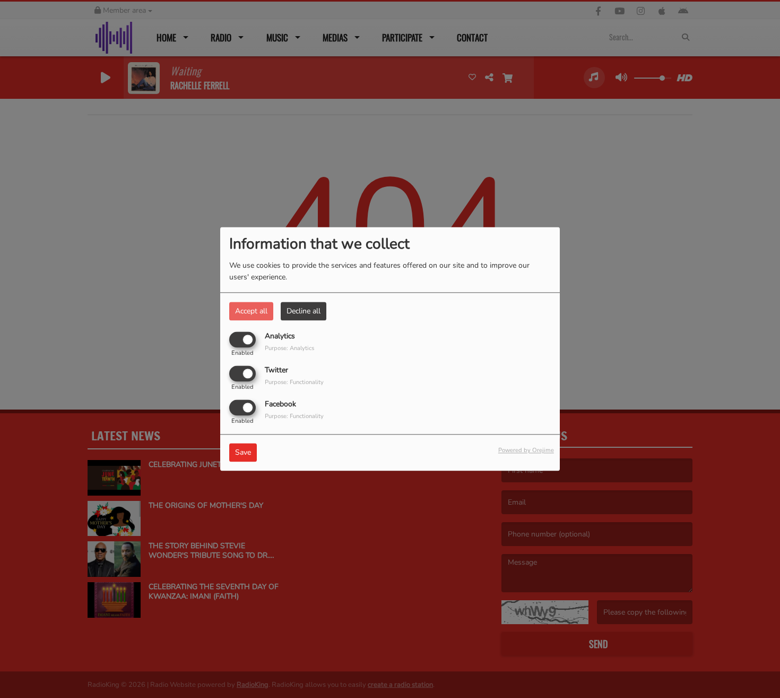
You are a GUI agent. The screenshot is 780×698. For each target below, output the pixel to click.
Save (243, 453)
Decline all (303, 311)
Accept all (251, 311)
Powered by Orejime (526, 451)
